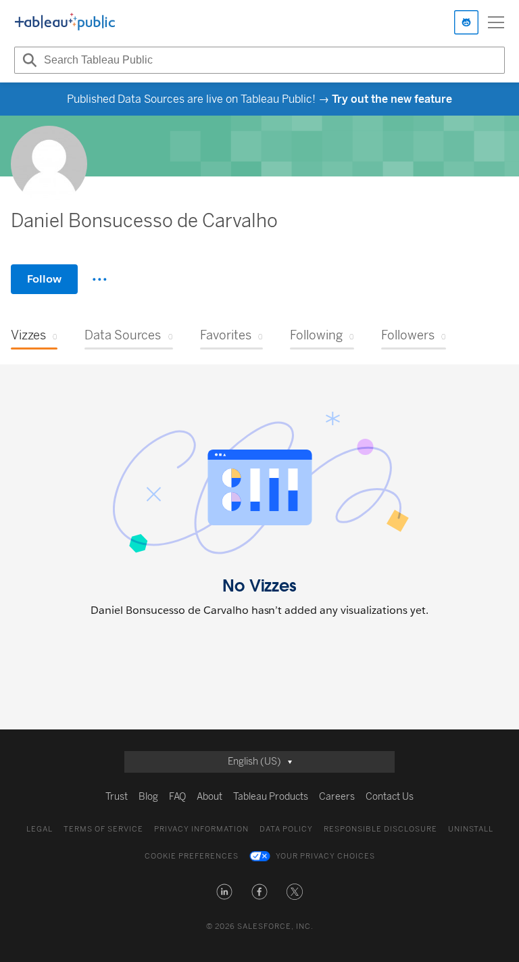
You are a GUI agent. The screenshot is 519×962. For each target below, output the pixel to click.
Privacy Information (201, 829)
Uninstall (470, 829)
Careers (337, 796)
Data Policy (286, 829)
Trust (116, 796)
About (209, 796)
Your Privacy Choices (325, 856)
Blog (148, 796)
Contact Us (390, 796)
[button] (224, 892)
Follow (44, 279)
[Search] (28, 60)
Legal (39, 829)
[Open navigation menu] (496, 22)
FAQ (177, 796)
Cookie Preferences (192, 856)
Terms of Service (103, 829)
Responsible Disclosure (380, 829)
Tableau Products (270, 796)
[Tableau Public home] (65, 22)
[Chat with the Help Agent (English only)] (466, 22)
